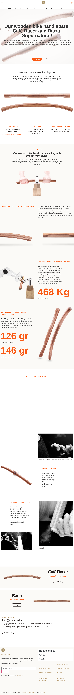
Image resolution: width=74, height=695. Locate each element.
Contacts (60, 672)
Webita (43, 692)
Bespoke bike (47, 650)
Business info (24, 692)
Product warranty (62, 664)
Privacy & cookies (32, 692)
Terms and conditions (63, 668)
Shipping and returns (45, 672)
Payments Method (44, 668)
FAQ (40, 664)
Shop (42, 654)
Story (42, 658)
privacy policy (20, 675)
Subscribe (5, 671)
